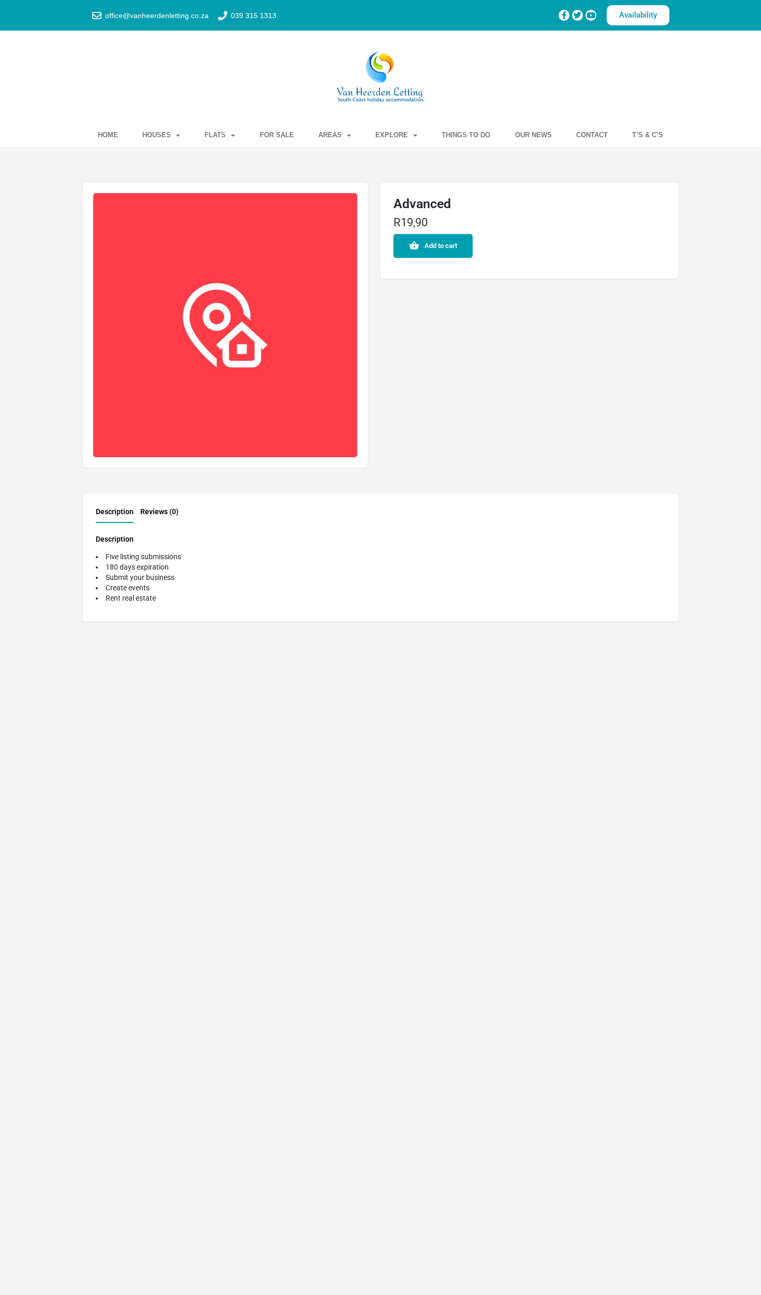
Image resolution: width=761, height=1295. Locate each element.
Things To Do (466, 135)
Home (108, 135)
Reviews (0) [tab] (159, 511)
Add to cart (441, 246)
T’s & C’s (647, 135)
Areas (330, 135)
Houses (156, 135)
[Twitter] (577, 15)
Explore (391, 135)
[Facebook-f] (564, 15)
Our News (533, 135)
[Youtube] (591, 15)
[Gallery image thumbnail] (225, 325)
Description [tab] (115, 511)
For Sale (277, 135)
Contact (592, 135)
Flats (215, 135)
